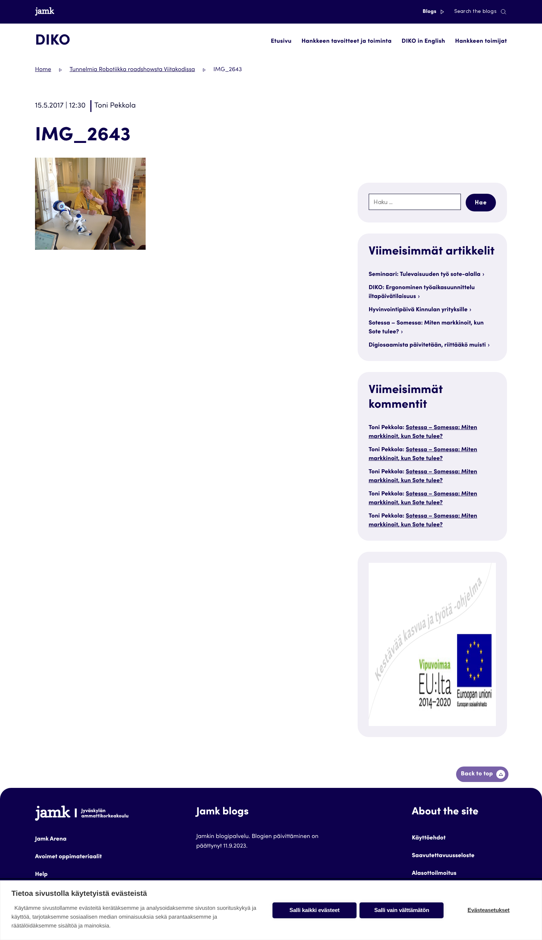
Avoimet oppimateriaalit (68, 857)
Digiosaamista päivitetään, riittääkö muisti (427, 345)
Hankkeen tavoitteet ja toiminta (347, 42)
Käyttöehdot (429, 838)
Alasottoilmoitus (434, 874)
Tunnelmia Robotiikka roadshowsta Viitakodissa (132, 70)
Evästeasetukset (489, 910)
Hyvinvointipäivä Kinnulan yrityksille (418, 310)
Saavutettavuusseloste (443, 856)
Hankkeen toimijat (481, 42)
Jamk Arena (50, 839)
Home (43, 70)
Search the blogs (475, 11)
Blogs (430, 11)
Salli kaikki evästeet (314, 910)
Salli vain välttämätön (401, 910)
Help (41, 875)
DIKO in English (423, 42)
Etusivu (281, 42)
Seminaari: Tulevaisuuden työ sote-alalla (425, 275)
